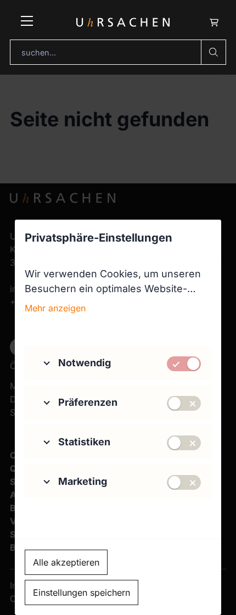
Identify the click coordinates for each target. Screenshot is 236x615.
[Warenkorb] (213, 22)
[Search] (213, 52)
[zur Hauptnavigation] (27, 22)
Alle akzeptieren (66, 562)
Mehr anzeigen (55, 308)
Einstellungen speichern (81, 592)
